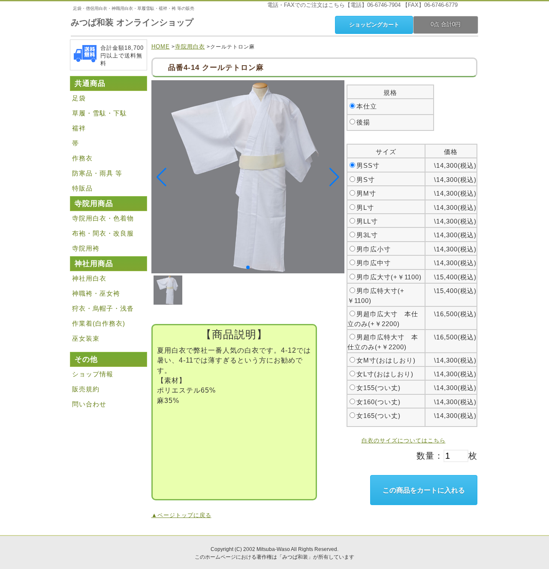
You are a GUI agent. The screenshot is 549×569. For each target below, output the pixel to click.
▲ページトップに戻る (181, 515)
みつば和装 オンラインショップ (132, 22)
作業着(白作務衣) (98, 323)
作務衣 (82, 158)
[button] (248, 267)
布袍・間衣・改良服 (103, 233)
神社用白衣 (89, 278)
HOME (160, 46)
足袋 (79, 98)
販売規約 (86, 389)
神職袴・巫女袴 (96, 293)
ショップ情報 (92, 374)
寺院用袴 (86, 248)
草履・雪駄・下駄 (99, 113)
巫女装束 (86, 338)
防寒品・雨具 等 (97, 173)
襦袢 (79, 128)
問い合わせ (89, 404)
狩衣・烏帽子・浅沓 (103, 308)
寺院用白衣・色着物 (103, 218)
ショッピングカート (374, 24)
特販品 (82, 188)
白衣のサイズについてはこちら (404, 440)
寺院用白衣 (190, 46)
